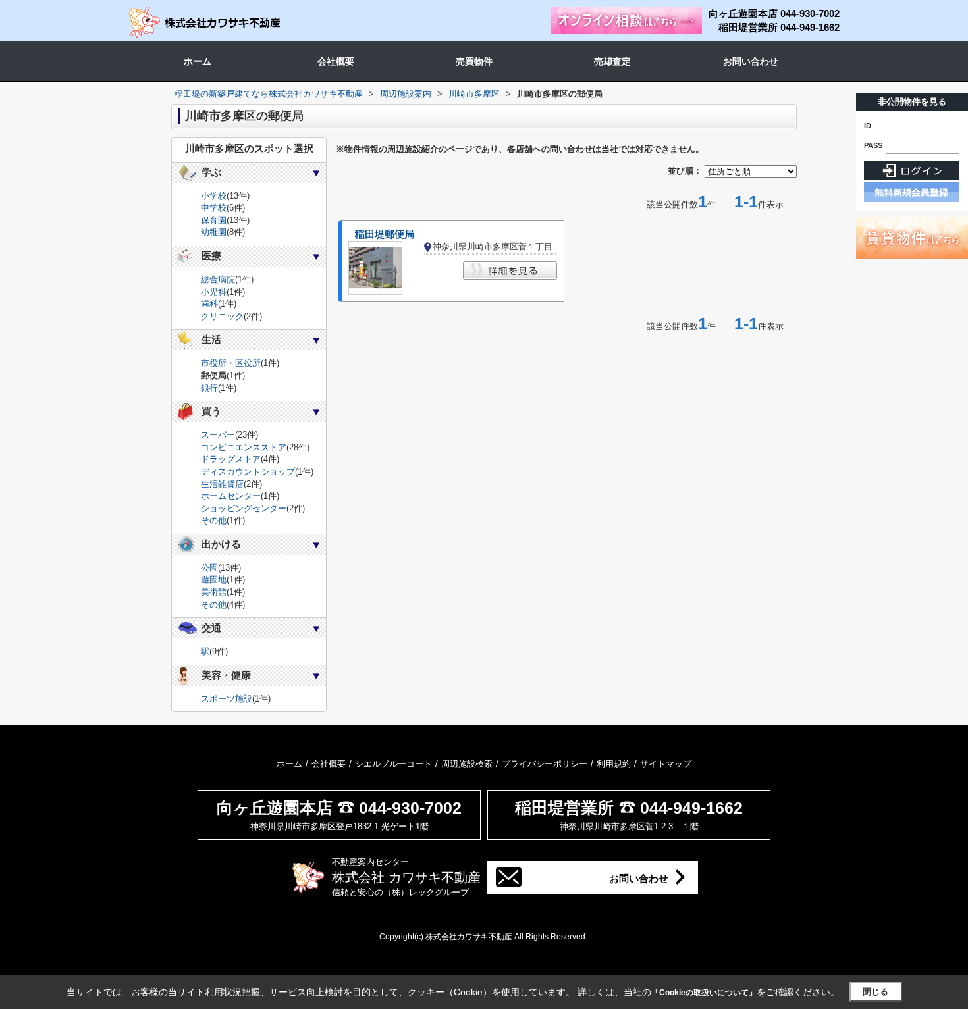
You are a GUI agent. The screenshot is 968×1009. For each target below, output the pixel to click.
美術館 (214, 592)
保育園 (214, 220)
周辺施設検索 (467, 764)
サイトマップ (665, 764)
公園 (209, 568)
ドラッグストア (231, 459)
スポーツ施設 (226, 699)
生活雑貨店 (222, 484)
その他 (214, 520)
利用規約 (614, 764)
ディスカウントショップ (248, 472)
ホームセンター (231, 496)
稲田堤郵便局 (384, 234)
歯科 (209, 304)
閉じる (875, 991)
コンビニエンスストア (243, 447)
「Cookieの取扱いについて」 (704, 992)
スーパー (218, 435)
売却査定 (612, 61)
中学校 (214, 208)
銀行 (209, 388)
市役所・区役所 (231, 363)
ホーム (197, 61)
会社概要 (335, 61)
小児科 (214, 292)
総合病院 (218, 279)
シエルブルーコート (393, 764)
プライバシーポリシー (544, 764)
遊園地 (214, 579)
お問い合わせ (750, 61)
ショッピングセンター (243, 508)
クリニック (222, 316)
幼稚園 (214, 232)
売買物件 (474, 61)
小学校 (214, 196)
